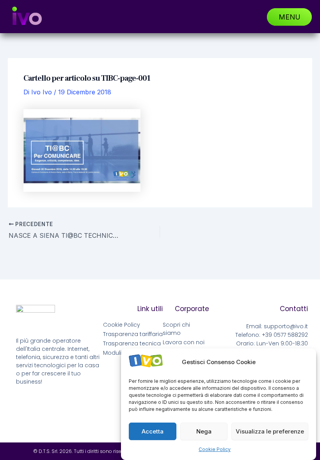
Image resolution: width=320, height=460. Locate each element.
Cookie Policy (215, 449)
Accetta (153, 431)
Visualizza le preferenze (270, 431)
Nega (204, 431)
